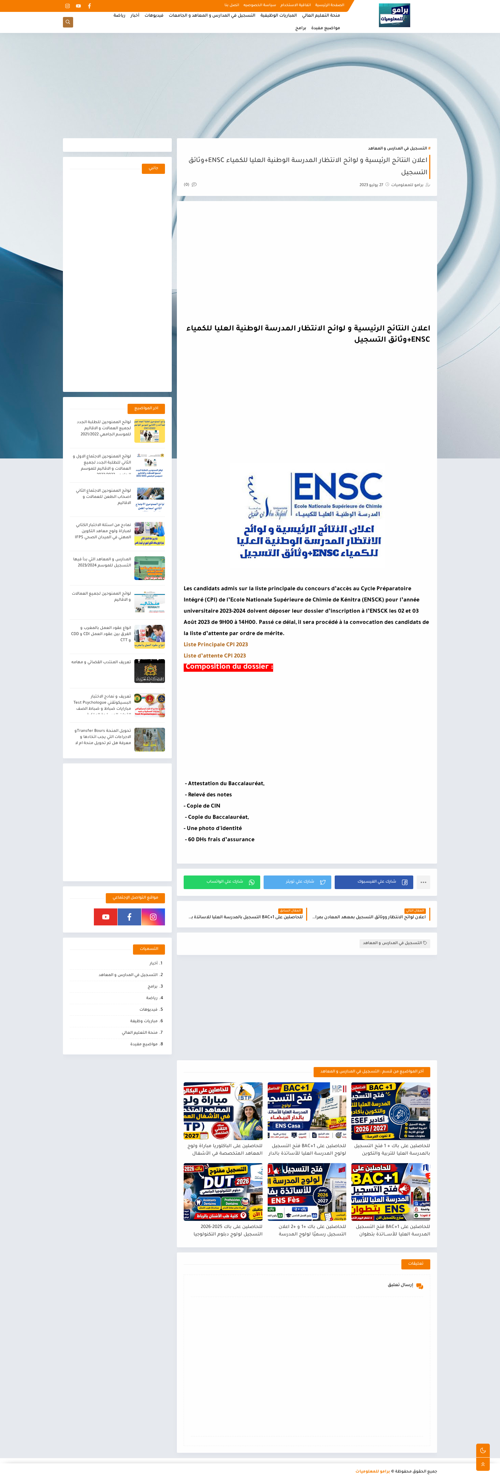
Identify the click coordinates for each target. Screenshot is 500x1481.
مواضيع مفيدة (325, 28)
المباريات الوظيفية (279, 16)
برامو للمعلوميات (372, 1472)
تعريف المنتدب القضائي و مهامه (101, 663)
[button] (374, 882)
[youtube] (78, 6)
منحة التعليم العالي (321, 16)
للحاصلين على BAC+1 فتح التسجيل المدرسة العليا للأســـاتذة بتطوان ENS (393, 1231)
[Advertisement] (250, 85)
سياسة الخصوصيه (260, 5)
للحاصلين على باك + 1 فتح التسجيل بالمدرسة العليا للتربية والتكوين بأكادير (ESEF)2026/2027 (392, 1150)
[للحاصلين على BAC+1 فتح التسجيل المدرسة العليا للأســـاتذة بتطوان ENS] (390, 1192)
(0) (187, 185)
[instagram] (67, 6)
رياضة (120, 16)
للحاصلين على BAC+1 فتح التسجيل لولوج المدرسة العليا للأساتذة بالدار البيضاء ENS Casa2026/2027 (307, 1150)
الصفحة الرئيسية (329, 5)
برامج (300, 28)
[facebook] (89, 6)
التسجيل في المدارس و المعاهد (397, 149)
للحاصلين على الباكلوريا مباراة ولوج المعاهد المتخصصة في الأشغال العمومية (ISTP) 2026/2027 (225, 1150)
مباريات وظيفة (143, 1021)
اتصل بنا (231, 5)
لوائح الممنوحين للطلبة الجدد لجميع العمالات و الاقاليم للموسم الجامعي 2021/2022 (104, 428)
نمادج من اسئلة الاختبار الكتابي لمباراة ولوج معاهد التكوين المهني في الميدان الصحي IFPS (103, 531)
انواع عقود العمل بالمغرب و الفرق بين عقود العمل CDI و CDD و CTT (101, 634)
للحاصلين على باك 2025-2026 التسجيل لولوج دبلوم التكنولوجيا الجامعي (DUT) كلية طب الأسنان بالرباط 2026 (227, 1231)
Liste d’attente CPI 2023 (215, 656)
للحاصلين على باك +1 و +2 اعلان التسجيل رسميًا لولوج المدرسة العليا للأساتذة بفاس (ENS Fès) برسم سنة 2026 (311, 1231)
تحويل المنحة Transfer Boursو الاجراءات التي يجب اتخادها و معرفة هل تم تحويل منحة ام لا (102, 737)
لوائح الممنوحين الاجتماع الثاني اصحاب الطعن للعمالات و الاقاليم (103, 497)
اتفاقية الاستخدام (296, 5)
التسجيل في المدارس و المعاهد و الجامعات (212, 16)
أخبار (135, 16)
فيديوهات (154, 16)
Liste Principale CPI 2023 (216, 645)
